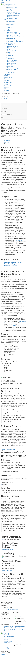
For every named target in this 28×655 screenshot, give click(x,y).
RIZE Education (19, 240)
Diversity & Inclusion (12, 60)
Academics (7, 6)
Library (9, 16)
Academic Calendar (12, 12)
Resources (7, 642)
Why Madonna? (11, 71)
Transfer (9, 27)
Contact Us (7, 635)
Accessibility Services (12, 32)
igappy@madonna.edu (8, 549)
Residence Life (11, 38)
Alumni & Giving (8, 74)
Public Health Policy (12, 66)
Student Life (7, 30)
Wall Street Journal (17, 326)
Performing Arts (8, 77)
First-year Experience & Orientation (16, 37)
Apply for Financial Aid (12, 46)
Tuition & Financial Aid (9, 43)
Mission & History (11, 63)
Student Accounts (11, 52)
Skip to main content (6, 1)
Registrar (9, 49)
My (6, 80)
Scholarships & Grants (12, 51)
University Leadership (12, 68)
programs (6, 142)
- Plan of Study (13, 262)
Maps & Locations (11, 61)
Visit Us (9, 29)
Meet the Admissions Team (14, 26)
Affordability (10, 44)
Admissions (7, 20)
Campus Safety (8, 641)
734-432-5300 (4, 98)
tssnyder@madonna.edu (8, 570)
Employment (7, 78)
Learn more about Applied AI (8, 449)
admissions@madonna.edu (11, 609)
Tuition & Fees (10, 55)
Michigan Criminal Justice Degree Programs (15, 627)
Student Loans (11, 54)
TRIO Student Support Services (15, 41)
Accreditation (10, 58)
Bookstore (6, 638)
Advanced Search (11, 72)
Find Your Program (12, 7)
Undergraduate (11, 9)
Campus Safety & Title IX (13, 34)
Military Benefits (11, 47)
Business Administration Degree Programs (14, 626)
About (5, 57)
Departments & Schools (13, 15)
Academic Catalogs (9, 636)
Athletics (6, 75)
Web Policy (7, 649)
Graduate (9, 10)
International (10, 24)
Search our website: (6, 100)
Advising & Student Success (14, 13)
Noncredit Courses (12, 18)
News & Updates (11, 65)
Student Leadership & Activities (15, 40)
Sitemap (6, 647)
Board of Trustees (11, 69)
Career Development (12, 35)
